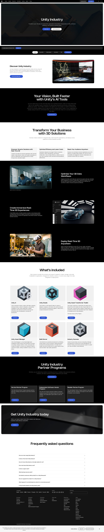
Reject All (81, 528)
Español (40, 492)
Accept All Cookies (89, 528)
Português (33, 492)
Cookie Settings (74, 528)
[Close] (99, 529)
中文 (37, 492)
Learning (23, 1)
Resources (14, 1)
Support (27, 1)
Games (6, 1)
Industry (9, 1)
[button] (83, 1)
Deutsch (21, 492)
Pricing (31, 1)
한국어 (48, 492)
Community (19, 1)
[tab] (35, 52)
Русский (44, 492)
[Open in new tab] (23, 502)
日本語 (25, 492)
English (17, 492)
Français (29, 492)
